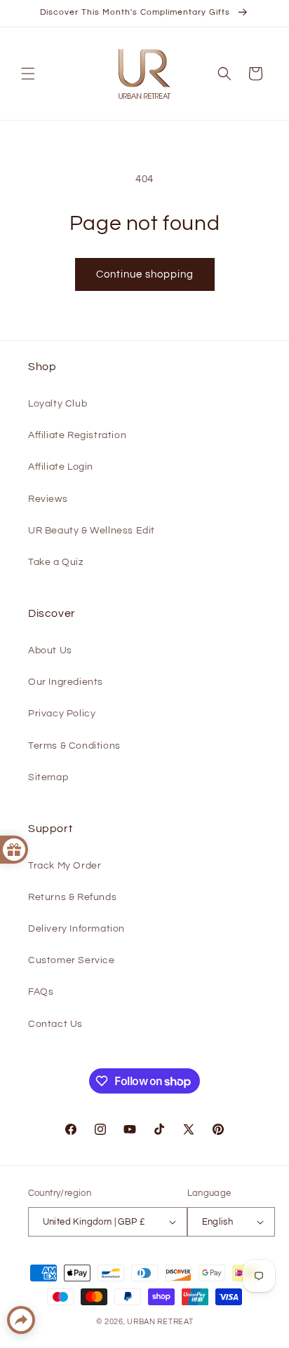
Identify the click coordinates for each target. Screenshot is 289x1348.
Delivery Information (76, 929)
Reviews (47, 499)
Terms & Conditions (74, 746)
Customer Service (71, 960)
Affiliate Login (60, 467)
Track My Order (64, 866)
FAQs (40, 992)
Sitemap (48, 777)
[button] (28, 73)
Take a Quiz (55, 562)
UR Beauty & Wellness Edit (91, 531)
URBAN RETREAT (160, 1322)
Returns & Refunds (72, 897)
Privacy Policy (61, 714)
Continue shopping (145, 274)
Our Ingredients (65, 682)
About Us (50, 650)
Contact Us (55, 1024)
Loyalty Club (57, 404)
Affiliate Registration (77, 435)
